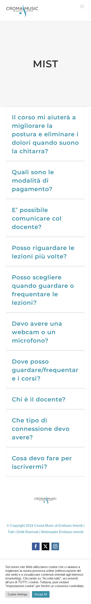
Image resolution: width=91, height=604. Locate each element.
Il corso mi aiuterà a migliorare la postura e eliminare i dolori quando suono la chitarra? (45, 134)
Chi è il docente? (39, 399)
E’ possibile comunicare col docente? (37, 218)
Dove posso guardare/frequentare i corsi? (45, 370)
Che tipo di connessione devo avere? (41, 429)
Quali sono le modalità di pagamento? (33, 180)
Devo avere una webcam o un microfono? (37, 332)
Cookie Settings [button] (17, 594)
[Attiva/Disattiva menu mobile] (82, 6)
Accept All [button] (40, 594)
